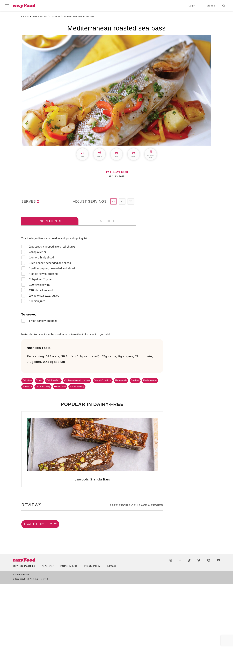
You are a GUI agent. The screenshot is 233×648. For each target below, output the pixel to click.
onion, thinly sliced (41, 257)
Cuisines (135, 380)
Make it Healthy (77, 386)
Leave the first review (40, 524)
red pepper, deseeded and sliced (50, 263)
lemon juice (37, 301)
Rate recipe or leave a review (136, 505)
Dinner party (60, 386)
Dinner (39, 380)
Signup (211, 6)
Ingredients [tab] (50, 221)
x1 (113, 201)
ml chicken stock (41, 290)
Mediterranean (150, 380)
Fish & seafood (53, 380)
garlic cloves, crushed (43, 273)
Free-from (27, 386)
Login (191, 6)
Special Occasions (102, 380)
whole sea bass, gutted (44, 295)
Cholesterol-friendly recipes (77, 380)
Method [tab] (107, 221)
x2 (122, 201)
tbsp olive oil (38, 252)
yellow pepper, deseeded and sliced (52, 268)
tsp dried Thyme (40, 279)
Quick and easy (43, 386)
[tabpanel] (92, 280)
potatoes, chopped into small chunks (52, 246)
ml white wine (39, 284)
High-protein (121, 380)
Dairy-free (27, 380)
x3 (130, 201)
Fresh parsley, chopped (43, 320)
